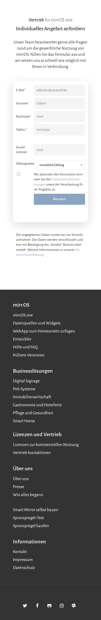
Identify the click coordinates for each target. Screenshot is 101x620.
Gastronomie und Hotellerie (37, 405)
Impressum (23, 559)
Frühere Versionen (29, 355)
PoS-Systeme (24, 389)
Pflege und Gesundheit (33, 413)
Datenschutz (24, 567)
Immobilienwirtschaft (32, 397)
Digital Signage (26, 381)
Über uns (21, 479)
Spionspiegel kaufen (31, 526)
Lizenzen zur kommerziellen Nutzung (46, 444)
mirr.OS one (23, 315)
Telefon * (21, 129)
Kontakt (20, 551)
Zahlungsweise (25, 163)
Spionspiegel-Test (28, 518)
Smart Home (24, 421)
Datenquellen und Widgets (37, 323)
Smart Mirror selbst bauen (35, 510)
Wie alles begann (28, 495)
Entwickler (22, 339)
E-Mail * (21, 90)
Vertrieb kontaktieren (32, 452)
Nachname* (23, 116)
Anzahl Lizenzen (21, 150)
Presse (18, 487)
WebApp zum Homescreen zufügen (44, 331)
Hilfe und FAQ (25, 347)
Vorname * (22, 103)
